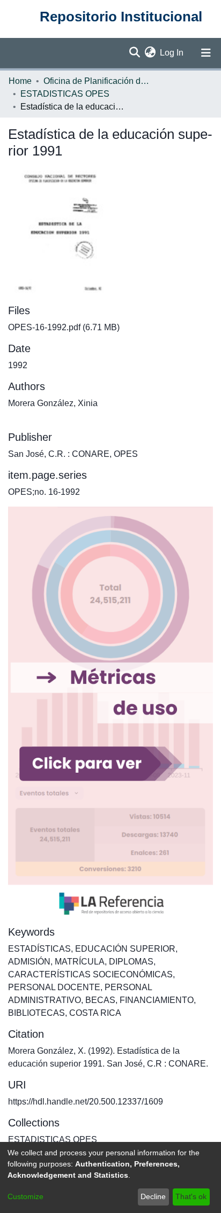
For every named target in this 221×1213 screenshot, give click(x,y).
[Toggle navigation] (206, 53)
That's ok (191, 1196)
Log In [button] (172, 52)
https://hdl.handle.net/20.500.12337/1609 (85, 1101)
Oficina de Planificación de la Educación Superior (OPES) (97, 80)
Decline (153, 1196)
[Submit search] (134, 52)
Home (20, 80)
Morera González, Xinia (53, 403)
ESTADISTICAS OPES (64, 93)
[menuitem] (150, 52)
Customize (25, 1196)
